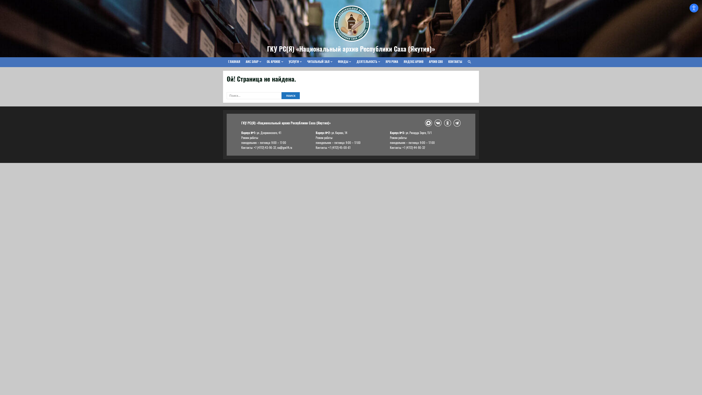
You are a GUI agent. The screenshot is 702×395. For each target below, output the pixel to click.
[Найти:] (254, 95)
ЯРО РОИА (392, 61)
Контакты (455, 61)
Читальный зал (318, 61)
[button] (468, 61)
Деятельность (366, 61)
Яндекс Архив (413, 61)
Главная (234, 61)
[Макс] (428, 123)
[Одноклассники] (447, 123)
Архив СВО (436, 61)
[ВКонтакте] (438, 123)
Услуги (294, 61)
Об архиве (273, 61)
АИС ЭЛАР (252, 61)
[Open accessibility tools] (694, 8)
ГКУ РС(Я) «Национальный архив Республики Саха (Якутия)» (351, 48)
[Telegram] (457, 123)
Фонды (343, 61)
